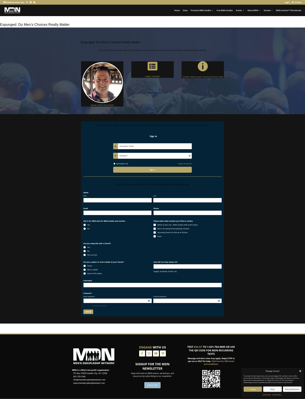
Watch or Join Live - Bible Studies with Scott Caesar (177, 225)
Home (177, 11)
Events (239, 11)
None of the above (94, 273)
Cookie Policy (266, 395)
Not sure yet (92, 255)
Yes (88, 225)
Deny (272, 389)
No (88, 229)
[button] (300, 371)
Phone (156, 208)
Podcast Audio (196, 77)
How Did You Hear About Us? (166, 262)
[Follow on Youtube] (156, 353)
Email (86, 208)
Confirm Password (159, 296)
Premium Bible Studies (201, 11)
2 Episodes (155, 76)
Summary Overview (210, 77)
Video (221, 77)
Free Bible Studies (225, 11)
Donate (267, 11)
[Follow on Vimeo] (163, 353)
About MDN (252, 11)
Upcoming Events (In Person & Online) (172, 232)
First (84, 196)
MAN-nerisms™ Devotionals (288, 11)
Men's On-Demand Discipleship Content (173, 229)
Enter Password (88, 296)
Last (154, 196)
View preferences (292, 389)
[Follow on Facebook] (142, 353)
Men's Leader (92, 270)
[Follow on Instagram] (149, 353)
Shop (185, 11)
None (159, 236)
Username (88, 280)
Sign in (152, 170)
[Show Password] (148, 300)
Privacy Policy (276, 395)
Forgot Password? (185, 164)
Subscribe (152, 385)
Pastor (89, 266)
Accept (253, 389)
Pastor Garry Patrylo (106, 105)
